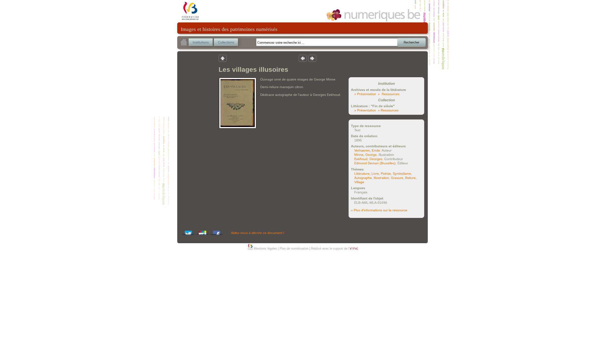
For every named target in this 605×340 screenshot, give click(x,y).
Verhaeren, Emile (367, 150)
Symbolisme (402, 173)
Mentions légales (265, 248)
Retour (222, 58)
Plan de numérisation (294, 248)
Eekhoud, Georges (368, 159)
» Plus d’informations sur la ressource (379, 210)
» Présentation (365, 94)
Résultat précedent (303, 58)
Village (359, 182)
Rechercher (411, 42)
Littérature (362, 173)
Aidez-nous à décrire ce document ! (257, 233)
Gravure (397, 178)
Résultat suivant (312, 58)
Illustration (381, 178)
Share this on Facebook (217, 231)
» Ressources (388, 94)
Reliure (410, 178)
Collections (226, 42)
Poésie (386, 173)
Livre (375, 173)
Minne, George (365, 155)
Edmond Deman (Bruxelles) (375, 163)
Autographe (363, 178)
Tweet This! (188, 231)
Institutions (201, 42)
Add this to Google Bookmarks (202, 231)
